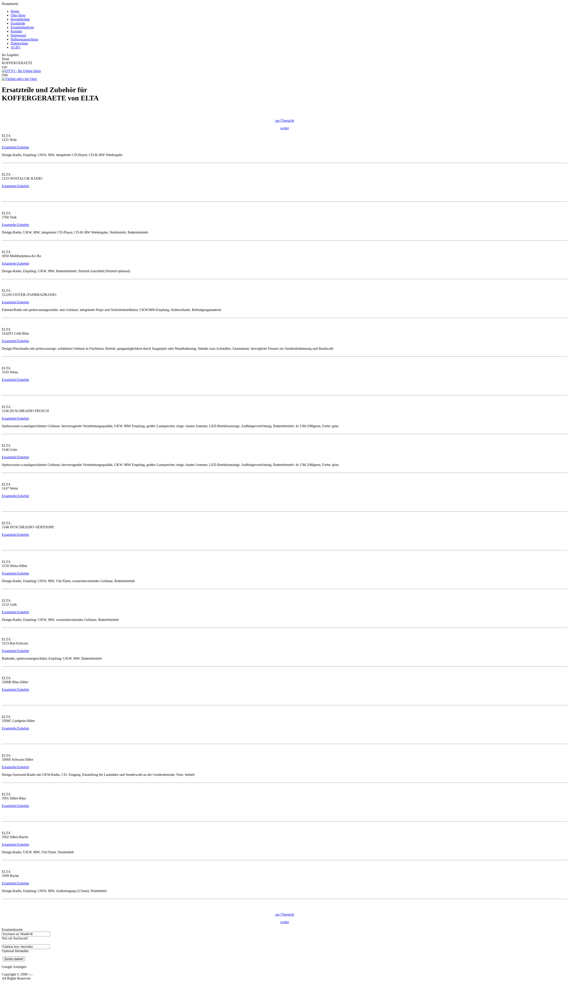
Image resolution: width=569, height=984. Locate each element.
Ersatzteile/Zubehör (15, 147)
